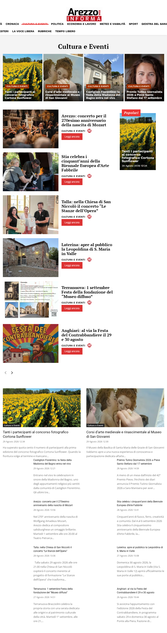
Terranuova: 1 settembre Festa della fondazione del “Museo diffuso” (87, 292)
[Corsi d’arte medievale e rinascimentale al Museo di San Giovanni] (63, 77)
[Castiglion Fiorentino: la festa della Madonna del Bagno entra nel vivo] (104, 77)
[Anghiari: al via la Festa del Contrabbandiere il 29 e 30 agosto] (30, 343)
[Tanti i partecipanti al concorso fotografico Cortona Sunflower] (22, 77)
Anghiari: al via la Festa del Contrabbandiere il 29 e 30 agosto (86, 335)
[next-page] (11, 373)
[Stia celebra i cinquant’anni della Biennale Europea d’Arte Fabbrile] (30, 171)
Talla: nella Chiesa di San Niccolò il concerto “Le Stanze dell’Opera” (86, 206)
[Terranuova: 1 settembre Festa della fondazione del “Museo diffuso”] (30, 300)
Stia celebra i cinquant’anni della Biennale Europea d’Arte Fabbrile (85, 163)
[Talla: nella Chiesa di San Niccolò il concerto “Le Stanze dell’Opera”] (30, 214)
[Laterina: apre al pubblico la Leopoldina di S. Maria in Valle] (30, 257)
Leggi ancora (72, 136)
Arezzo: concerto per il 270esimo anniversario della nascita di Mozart (84, 120)
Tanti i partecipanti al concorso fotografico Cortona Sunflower (138, 156)
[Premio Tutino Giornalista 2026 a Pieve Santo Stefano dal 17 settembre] (144, 77)
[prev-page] (5, 373)
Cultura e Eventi (17, 86)
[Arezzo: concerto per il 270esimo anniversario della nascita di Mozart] (30, 128)
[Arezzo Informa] (84, 14)
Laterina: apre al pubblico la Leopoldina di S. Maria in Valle (87, 249)
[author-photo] (90, 131)
